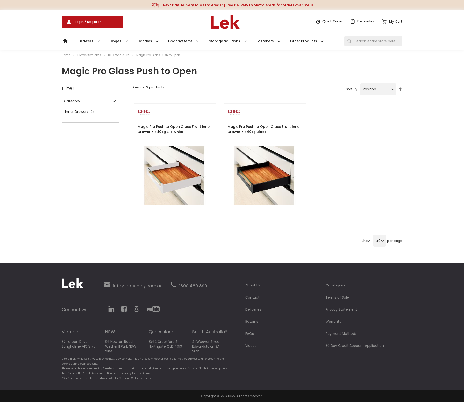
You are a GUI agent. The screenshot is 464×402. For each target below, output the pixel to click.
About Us (252, 285)
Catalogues (335, 285)
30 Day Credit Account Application (355, 345)
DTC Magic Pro (118, 55)
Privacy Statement (341, 309)
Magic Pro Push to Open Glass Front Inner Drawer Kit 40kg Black (264, 129)
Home (66, 55)
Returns (251, 321)
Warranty (333, 321)
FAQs (249, 333)
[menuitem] (68, 40)
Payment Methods (341, 333)
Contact (252, 297)
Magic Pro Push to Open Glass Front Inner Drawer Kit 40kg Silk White (174, 129)
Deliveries (253, 309)
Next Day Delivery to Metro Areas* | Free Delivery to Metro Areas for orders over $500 (238, 5)
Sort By (351, 89)
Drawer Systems (89, 55)
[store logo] (225, 22)
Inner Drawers (80, 111)
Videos (250, 345)
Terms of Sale (337, 297)
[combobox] (373, 41)
